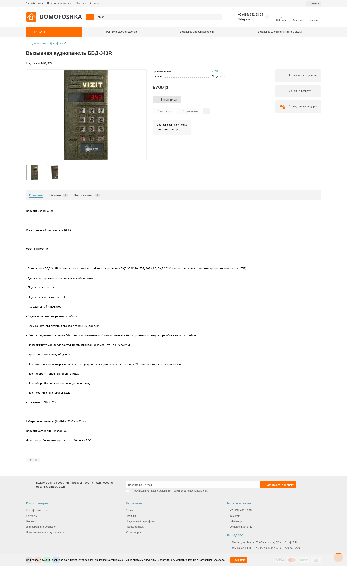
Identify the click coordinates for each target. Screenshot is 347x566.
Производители (135, 526)
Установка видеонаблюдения (197, 31)
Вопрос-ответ (86, 195)
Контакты (94, 3)
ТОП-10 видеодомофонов (121, 31)
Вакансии (31, 521)
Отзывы (57, 195)
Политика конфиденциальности (45, 532)
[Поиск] (218, 17)
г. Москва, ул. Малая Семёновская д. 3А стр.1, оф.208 (263, 542)
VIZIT (215, 71)
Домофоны (39, 43)
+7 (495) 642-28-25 (250, 14)
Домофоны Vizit (59, 43)
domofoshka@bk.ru (241, 526)
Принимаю (239, 560)
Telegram (244, 19)
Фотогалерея (133, 532)
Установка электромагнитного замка (280, 31)
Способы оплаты (34, 3)
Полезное (134, 503)
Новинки (131, 515)
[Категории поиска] (90, 17)
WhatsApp (236, 521)
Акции (129, 510)
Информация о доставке (59, 3)
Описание (36, 195)
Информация (37, 503)
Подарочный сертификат (141, 521)
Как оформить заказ (38, 510)
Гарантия (81, 3)
